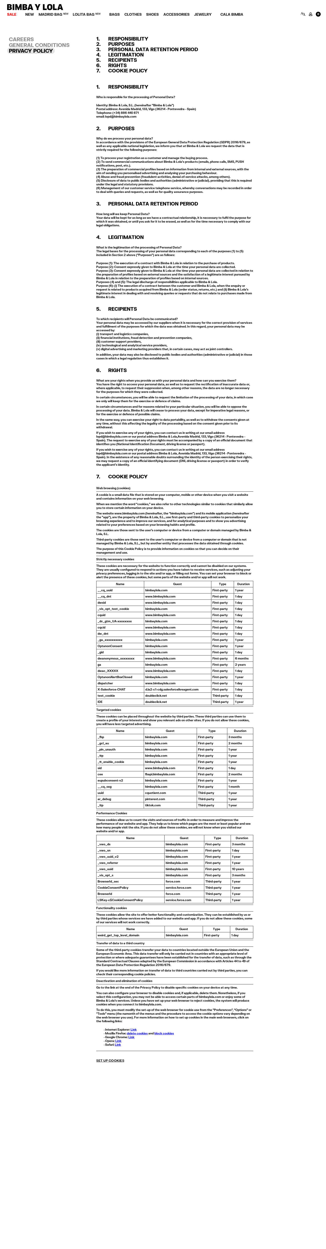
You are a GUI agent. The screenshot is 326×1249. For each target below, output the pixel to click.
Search (302, 14)
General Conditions (39, 45)
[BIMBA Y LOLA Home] (35, 9)
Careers (21, 39)
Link (134, 1029)
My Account (310, 14)
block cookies (164, 1033)
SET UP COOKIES (110, 1060)
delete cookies (137, 1033)
